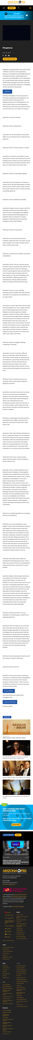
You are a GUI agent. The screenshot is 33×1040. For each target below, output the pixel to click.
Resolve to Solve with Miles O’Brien (22, 917)
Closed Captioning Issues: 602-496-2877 (10, 922)
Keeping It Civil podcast (8, 957)
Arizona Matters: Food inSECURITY (21, 926)
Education (5, 1008)
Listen (4, 944)
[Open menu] (30, 8)
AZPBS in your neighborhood (6, 1015)
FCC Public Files (9, 915)
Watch (18, 912)
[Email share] (9, 55)
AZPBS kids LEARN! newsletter (7, 991)
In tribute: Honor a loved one (21, 1002)
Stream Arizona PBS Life (21, 938)
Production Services (20, 977)
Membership (19, 995)
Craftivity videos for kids (8, 996)
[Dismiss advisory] (27, 15)
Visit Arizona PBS (20, 983)
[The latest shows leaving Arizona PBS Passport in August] (16, 780)
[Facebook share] (4, 55)
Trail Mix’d (18, 921)
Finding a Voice (6, 959)
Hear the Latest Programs (8, 947)
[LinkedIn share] (6, 55)
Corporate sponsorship (21, 999)
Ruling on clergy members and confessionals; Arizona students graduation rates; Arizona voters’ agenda (16, 862)
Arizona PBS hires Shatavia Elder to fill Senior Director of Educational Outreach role (15, 757)
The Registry (5, 1017)
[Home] (16, 2)
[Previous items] (5, 848)
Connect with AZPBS (20, 966)
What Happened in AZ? (21, 923)
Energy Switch (19, 928)
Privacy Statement (9, 926)
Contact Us (18, 985)
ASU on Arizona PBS (20, 936)
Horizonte (5, 969)
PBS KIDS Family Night (7, 988)
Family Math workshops (8, 1003)
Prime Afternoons (20, 934)
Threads (8, 937)
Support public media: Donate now (21, 990)
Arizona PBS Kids (6, 984)
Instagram (8, 931)
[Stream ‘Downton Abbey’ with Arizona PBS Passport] (16, 761)
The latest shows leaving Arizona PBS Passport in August (16, 797)
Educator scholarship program (7, 1026)
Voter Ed (4, 975)
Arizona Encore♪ (6, 953)
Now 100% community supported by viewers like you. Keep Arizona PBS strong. (14, 15)
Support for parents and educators (8, 1029)
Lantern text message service (7, 994)
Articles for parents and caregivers (8, 1001)
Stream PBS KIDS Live (7, 986)
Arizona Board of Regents (18, 906)
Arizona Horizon (6, 967)
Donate (9, 912)
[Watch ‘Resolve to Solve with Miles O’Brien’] (16, 720)
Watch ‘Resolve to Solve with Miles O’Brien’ (14, 738)
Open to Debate (6, 973)
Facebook (8, 928)
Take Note (5, 955)
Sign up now (15, 824)
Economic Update (7, 706)
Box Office (18, 975)
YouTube (8, 934)
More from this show (10, 58)
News (4, 963)
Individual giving (19, 997)
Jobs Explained (19, 930)
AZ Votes (4, 971)
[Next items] (28, 848)
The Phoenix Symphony (8, 951)
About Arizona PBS (20, 967)
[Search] (18, 8)
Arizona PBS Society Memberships (20, 993)
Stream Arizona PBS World (8, 940)
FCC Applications (9, 918)
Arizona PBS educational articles (8, 1020)
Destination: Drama (20, 932)
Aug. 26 (6, 736)
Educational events (7, 1012)
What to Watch (19, 914)
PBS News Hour (6, 977)
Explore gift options (20, 987)
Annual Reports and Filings (22, 981)
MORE (17, 834)
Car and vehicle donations (22, 1006)
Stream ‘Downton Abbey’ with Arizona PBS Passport (16, 777)
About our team (6, 1033)
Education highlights (7, 1010)
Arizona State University (20, 894)
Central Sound (6, 949)
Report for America (7, 1031)
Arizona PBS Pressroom (21, 971)
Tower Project (19, 1004)
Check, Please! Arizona (21, 919)
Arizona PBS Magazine (21, 969)
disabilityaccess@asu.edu (9, 884)
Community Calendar (21, 973)
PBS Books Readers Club (21, 979)
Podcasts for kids (6, 998)
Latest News (5, 966)
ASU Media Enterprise (17, 896)
